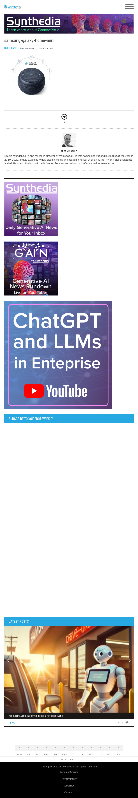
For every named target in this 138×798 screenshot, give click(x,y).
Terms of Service (69, 771)
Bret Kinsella (12, 48)
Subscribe (69, 785)
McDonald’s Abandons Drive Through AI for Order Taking (36, 716)
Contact (69, 792)
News (12, 722)
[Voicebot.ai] (52, 6)
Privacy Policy (69, 778)
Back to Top (67, 759)
